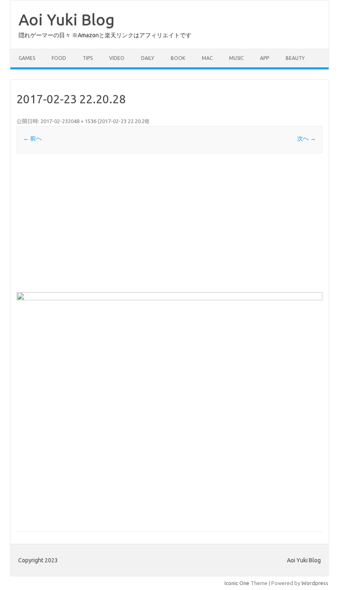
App (264, 58)
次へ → (306, 138)
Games (27, 58)
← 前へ (32, 138)
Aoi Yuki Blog (67, 19)
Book (178, 58)
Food (59, 58)
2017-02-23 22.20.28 (123, 121)
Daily (147, 58)
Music (236, 58)
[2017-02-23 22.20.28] (169, 406)
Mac (207, 58)
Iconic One (236, 583)
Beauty (295, 58)
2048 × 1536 (82, 121)
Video (116, 58)
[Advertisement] (169, 223)
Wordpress (314, 583)
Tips (88, 58)
